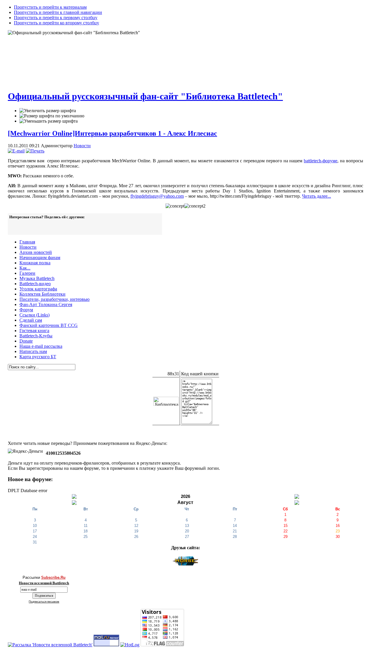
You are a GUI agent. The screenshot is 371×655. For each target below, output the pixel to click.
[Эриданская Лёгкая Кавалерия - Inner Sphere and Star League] (185, 563)
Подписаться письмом (44, 601)
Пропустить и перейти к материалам (50, 7)
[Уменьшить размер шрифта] (48, 121)
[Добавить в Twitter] (17, 226)
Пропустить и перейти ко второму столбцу (56, 22)
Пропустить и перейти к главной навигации (58, 12)
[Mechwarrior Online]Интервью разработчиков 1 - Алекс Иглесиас (112, 133)
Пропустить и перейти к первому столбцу (55, 17)
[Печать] (35, 150)
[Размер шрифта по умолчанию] (51, 116)
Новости (82, 145)
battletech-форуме (320, 160)
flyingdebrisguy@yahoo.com (157, 196)
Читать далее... (316, 196)
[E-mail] (16, 150)
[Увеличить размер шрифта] (47, 110)
